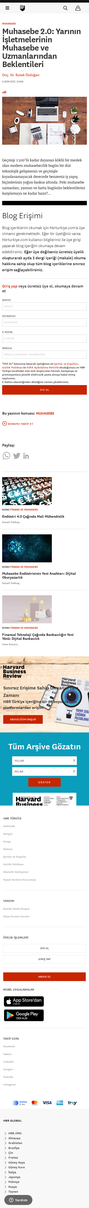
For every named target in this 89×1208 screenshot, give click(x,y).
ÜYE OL (44, 389)
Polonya (13, 1182)
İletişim (8, 834)
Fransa (13, 1157)
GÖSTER (44, 782)
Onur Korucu (10, 644)
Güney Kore (16, 1167)
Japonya (14, 1177)
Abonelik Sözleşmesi (16, 872)
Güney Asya (16, 1162)
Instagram (9, 1084)
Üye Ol (44, 948)
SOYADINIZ (9, 316)
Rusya (12, 1187)
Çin (10, 1153)
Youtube (8, 1077)
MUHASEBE (9, 23)
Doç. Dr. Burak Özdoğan (20, 75)
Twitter (7, 1054)
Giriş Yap (44, 959)
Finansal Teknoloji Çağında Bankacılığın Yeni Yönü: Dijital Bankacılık (38, 636)
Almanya (14, 1138)
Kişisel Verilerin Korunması (19, 879)
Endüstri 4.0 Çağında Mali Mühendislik (33, 516)
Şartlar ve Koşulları (66, 364)
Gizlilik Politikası (12, 367)
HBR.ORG (15, 1133)
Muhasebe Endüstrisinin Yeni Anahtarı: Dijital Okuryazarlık (39, 575)
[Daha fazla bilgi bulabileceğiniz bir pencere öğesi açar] (18, 1200)
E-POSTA (7, 332)
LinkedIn (8, 1062)
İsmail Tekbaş (10, 522)
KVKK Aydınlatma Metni (41, 367)
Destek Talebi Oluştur (16, 909)
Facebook (9, 1046)
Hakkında (9, 826)
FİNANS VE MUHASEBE (24, 509)
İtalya (12, 1172)
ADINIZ (6, 300)
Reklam (8, 849)
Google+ (8, 1069)
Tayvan (13, 1191)
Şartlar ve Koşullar (14, 856)
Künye (7, 841)
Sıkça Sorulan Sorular (16, 916)
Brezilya (13, 1148)
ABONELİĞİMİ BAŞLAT (23, 719)
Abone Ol (44, 976)
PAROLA (7, 348)
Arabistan (15, 1143)
